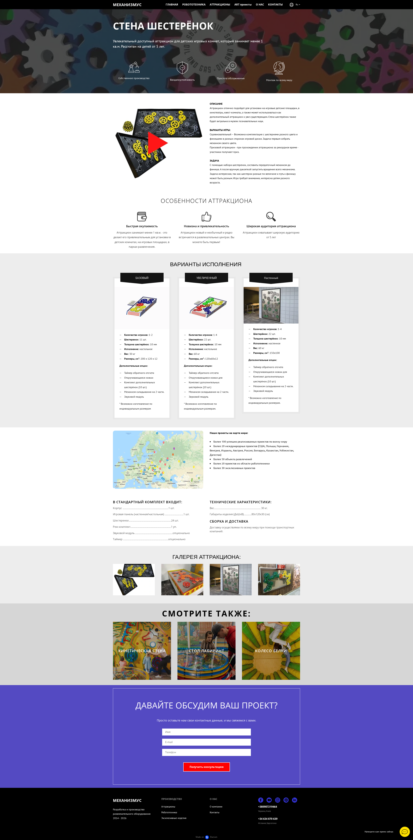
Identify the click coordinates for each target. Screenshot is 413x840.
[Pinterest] (286, 800)
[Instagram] (277, 800)
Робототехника (169, 812)
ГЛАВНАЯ (172, 4)
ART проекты (243, 4)
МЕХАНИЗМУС (127, 4)
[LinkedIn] (294, 800)
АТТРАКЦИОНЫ (220, 4)
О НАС (260, 4)
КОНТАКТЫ (275, 4)
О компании (216, 806)
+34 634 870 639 (267, 818)
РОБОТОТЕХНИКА (194, 4)
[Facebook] (260, 800)
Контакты (214, 812)
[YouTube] (269, 800)
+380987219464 (267, 806)
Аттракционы (168, 806)
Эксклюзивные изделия (173, 818)
